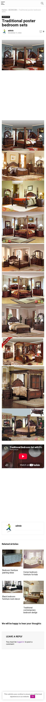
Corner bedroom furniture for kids (30, 573)
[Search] (42, 3)
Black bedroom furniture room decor (11, 597)
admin (10, 30)
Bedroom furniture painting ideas (10, 571)
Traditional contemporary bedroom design (30, 610)
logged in (20, 642)
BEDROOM (13, 10)
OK (33, 696)
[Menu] (3, 3)
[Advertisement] (23, 96)
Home (4, 10)
